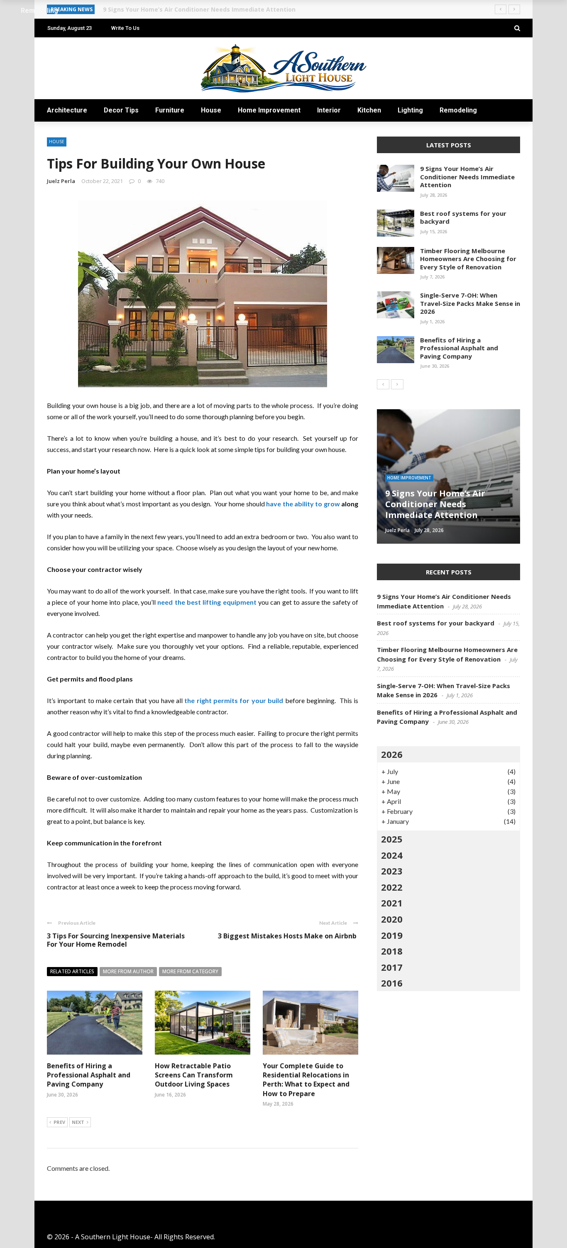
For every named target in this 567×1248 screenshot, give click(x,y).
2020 (392, 919)
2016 (392, 983)
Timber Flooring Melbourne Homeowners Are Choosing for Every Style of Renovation (468, 259)
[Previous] (383, 384)
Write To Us (125, 28)
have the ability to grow (303, 504)
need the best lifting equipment (206, 602)
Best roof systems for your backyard (463, 217)
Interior (329, 110)
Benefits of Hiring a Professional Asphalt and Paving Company (88, 1075)
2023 (392, 871)
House (211, 110)
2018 (392, 951)
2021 (392, 902)
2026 (392, 754)
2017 (392, 967)
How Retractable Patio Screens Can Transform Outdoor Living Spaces (194, 1075)
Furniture (169, 110)
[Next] (397, 384)
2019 (392, 935)
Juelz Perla (61, 181)
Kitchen (369, 110)
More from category (190, 971)
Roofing (397, 488)
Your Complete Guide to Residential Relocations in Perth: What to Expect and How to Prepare (306, 1079)
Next (78, 1122)
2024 (392, 855)
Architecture (67, 110)
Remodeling (458, 110)
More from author (128, 971)
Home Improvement (269, 110)
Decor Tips (121, 110)
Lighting (410, 110)
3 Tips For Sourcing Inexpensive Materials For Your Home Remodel (116, 940)
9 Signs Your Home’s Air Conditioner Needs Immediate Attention (467, 176)
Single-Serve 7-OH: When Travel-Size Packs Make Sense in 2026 (470, 303)
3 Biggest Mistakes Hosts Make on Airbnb (288, 935)
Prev (59, 1122)
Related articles (72, 971)
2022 (392, 887)
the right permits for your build (233, 700)
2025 (392, 839)
